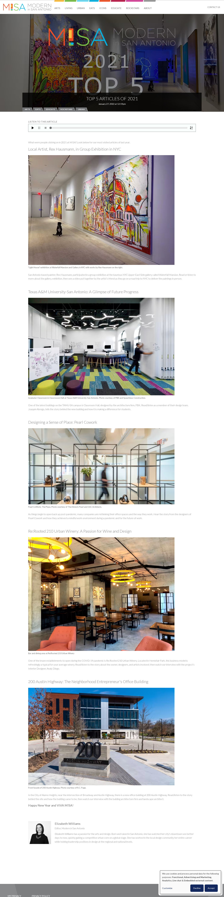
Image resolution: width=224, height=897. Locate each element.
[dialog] (190, 882)
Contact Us (213, 7)
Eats (92, 8)
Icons (102, 8)
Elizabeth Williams (67, 823)
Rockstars (132, 8)
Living (68, 8)
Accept (211, 888)
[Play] (32, 127)
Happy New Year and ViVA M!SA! (50, 805)
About (148, 8)
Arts (57, 8)
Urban (81, 8)
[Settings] (191, 127)
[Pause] (39, 127)
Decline (197, 888)
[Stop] (45, 127)
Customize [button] (167, 888)
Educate (116, 8)
